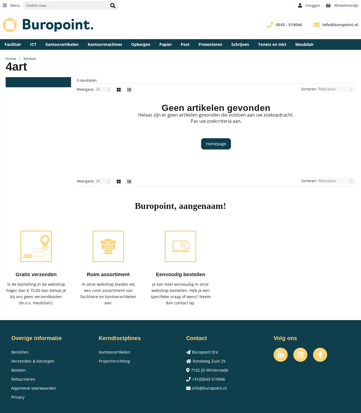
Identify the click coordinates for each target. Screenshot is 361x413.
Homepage (216, 143)
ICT (33, 44)
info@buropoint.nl (340, 24)
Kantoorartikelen (62, 44)
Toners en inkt (272, 44)
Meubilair (304, 44)
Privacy (18, 397)
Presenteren (210, 44)
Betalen (18, 370)
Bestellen (20, 352)
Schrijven (240, 44)
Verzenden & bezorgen (32, 361)
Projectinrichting (114, 361)
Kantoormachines (105, 44)
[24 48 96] (104, 89)
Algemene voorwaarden (33, 388)
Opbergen (140, 44)
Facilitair (13, 44)
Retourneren (23, 379)
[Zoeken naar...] (112, 5)
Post (185, 44)
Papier (165, 44)
